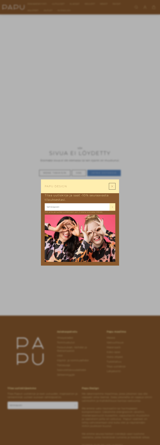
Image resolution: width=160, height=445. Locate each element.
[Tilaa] (112, 207)
